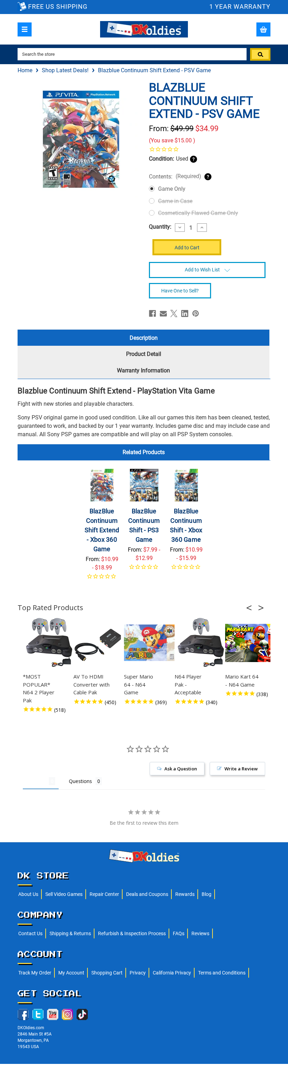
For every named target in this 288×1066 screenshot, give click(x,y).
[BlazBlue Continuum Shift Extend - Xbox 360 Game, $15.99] (102, 485)
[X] (173, 313)
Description (144, 338)
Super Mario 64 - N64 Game (138, 684)
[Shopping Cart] (263, 29)
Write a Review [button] (241, 768)
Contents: (175, 176)
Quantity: (160, 227)
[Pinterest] (195, 313)
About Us (28, 894)
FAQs (178, 933)
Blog (206, 894)
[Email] (163, 313)
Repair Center (104, 894)
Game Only (171, 188)
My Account (71, 973)
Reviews (200, 933)
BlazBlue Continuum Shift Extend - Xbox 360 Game (102, 530)
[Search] (260, 54)
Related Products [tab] (144, 452)
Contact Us (30, 933)
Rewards (185, 894)
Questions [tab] (80, 781)
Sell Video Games (64, 894)
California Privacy (172, 973)
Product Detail (143, 354)
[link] (207, 149)
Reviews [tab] (35, 781)
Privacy (138, 973)
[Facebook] (152, 313)
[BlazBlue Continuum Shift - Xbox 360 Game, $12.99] (186, 485)
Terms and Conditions (222, 973)
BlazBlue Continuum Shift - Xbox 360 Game (186, 525)
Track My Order (34, 973)
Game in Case (175, 201)
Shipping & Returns (70, 933)
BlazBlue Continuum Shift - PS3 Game (144, 525)
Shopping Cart (107, 973)
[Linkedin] (184, 313)
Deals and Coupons (147, 894)
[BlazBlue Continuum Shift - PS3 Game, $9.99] (144, 485)
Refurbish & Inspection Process (132, 933)
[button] (251, 607)
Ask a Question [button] (180, 768)
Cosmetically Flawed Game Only (198, 213)
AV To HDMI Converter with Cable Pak (91, 684)
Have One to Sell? (180, 291)
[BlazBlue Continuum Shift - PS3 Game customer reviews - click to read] (144, 569)
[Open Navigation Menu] (25, 29)
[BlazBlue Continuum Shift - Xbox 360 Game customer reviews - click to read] (186, 569)
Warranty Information (143, 370)
